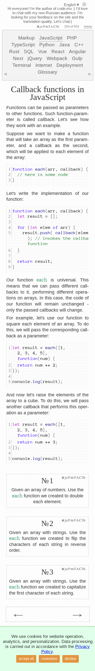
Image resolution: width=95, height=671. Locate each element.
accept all (26, 658)
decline (70, 658)
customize (49, 658)
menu (88, 26)
